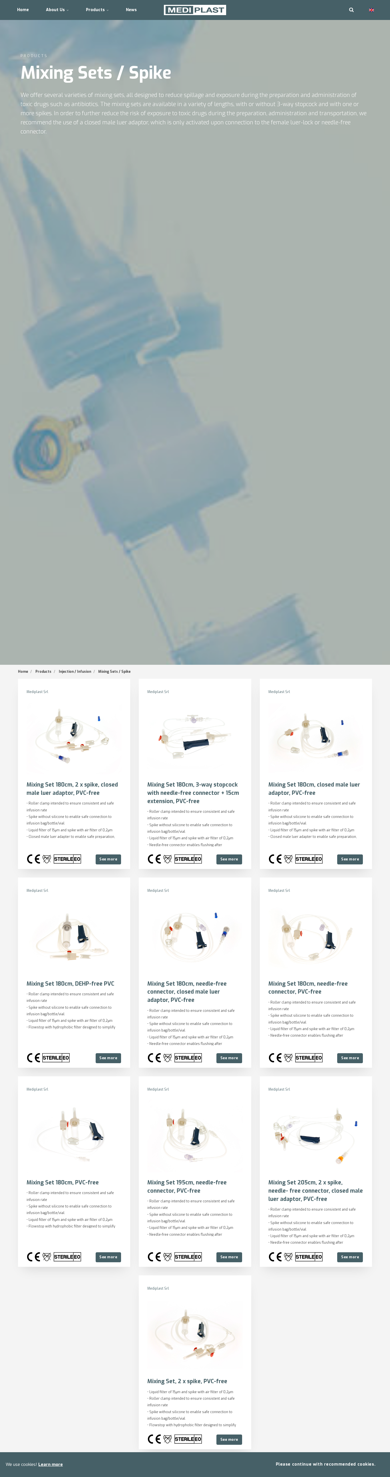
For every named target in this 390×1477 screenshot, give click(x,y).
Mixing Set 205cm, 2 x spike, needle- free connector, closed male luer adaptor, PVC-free (315, 1191)
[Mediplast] (195, 10)
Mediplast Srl (37, 692)
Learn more (50, 1464)
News (131, 10)
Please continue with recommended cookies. (326, 1464)
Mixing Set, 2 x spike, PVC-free (187, 1381)
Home (23, 10)
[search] (351, 10)
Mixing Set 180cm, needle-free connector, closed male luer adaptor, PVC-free (187, 992)
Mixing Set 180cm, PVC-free (63, 1182)
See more (108, 859)
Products (96, 10)
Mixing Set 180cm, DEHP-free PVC (70, 983)
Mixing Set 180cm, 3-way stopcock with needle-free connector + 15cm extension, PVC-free (193, 793)
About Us (56, 10)
